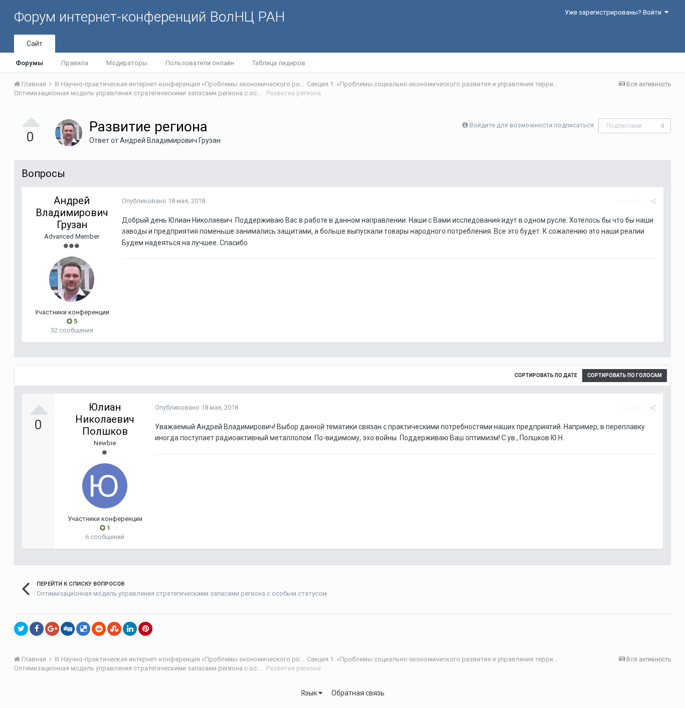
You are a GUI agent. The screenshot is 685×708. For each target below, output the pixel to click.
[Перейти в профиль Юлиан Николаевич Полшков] (104, 485)
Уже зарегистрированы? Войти (614, 12)
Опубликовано (163, 201)
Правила (74, 63)
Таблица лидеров (278, 63)
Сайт (35, 44)
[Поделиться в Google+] (52, 629)
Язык (309, 693)
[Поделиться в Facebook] (37, 629)
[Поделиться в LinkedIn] (130, 629)
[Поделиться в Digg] (68, 629)
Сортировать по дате (546, 375)
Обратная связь (358, 693)
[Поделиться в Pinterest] (145, 629)
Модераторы (126, 63)
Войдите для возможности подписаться (531, 125)
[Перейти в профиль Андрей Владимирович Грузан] (68, 132)
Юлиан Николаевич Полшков (104, 419)
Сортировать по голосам (624, 375)
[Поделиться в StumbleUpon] (114, 629)
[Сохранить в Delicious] (83, 629)
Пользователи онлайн (199, 63)
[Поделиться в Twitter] (21, 629)
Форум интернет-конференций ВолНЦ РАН (149, 17)
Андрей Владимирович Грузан (170, 140)
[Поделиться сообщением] (653, 201)
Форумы (29, 63)
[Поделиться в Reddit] (99, 629)
